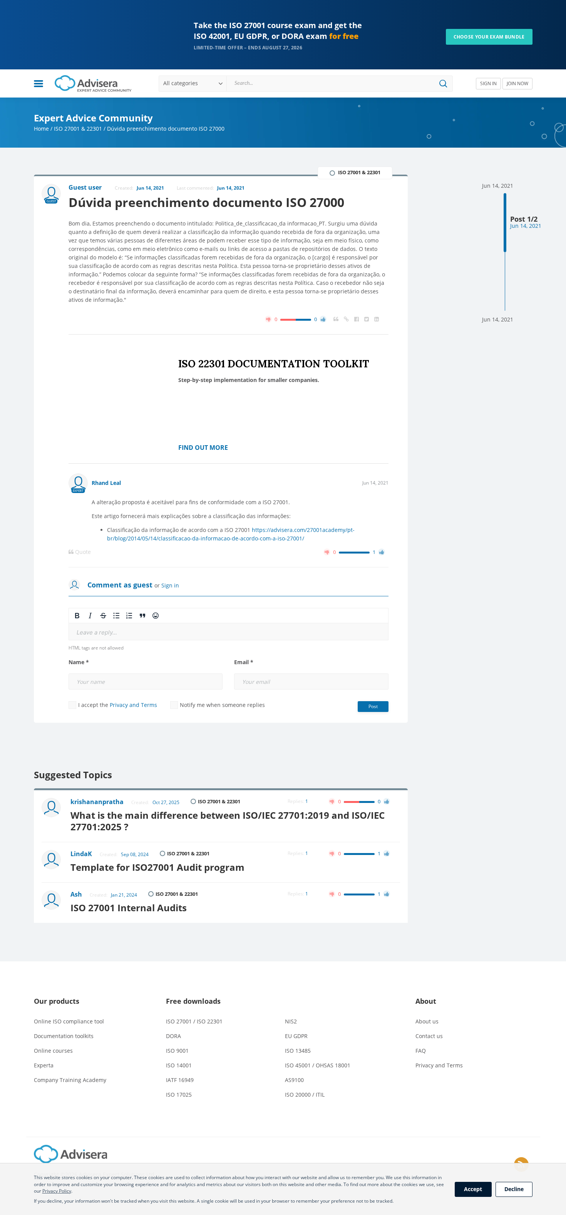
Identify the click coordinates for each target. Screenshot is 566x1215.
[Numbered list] (129, 615)
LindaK (81, 854)
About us (427, 1021)
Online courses (53, 1050)
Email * (243, 662)
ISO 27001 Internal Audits (128, 907)
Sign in (170, 585)
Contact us (429, 1036)
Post (373, 706)
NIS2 (291, 1021)
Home (41, 128)
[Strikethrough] (103, 615)
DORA (173, 1036)
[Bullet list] (116, 615)
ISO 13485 (298, 1050)
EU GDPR (296, 1036)
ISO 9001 (177, 1050)
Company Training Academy (70, 1080)
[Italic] (90, 615)
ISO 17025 (179, 1094)
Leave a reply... (97, 632)
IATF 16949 (180, 1080)
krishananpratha (97, 802)
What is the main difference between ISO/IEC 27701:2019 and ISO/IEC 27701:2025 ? (227, 821)
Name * (79, 662)
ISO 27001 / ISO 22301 (194, 1021)
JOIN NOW (517, 83)
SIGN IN (488, 83)
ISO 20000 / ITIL (305, 1094)
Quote (82, 552)
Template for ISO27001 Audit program (157, 867)
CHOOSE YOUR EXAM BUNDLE (489, 37)
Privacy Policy (56, 1191)
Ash (76, 894)
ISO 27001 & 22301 (78, 128)
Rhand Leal (106, 482)
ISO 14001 (179, 1065)
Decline (514, 1189)
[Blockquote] (142, 615)
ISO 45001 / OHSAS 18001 (317, 1065)
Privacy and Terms (133, 704)
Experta (44, 1065)
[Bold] (77, 615)
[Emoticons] (155, 615)
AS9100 (294, 1080)
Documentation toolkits (64, 1036)
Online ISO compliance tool (69, 1021)
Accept (473, 1189)
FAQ (420, 1050)
